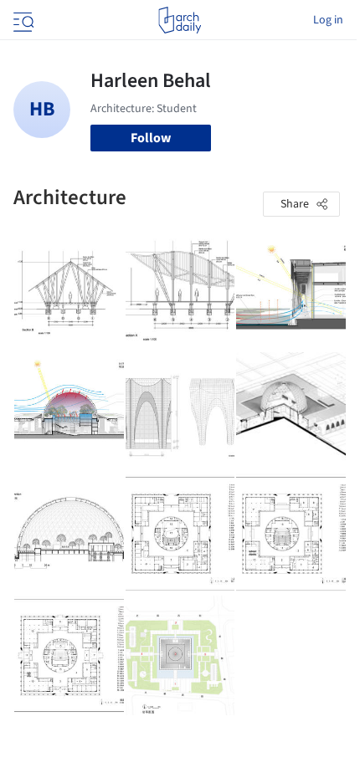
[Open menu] (21, 20)
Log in (328, 20)
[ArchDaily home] (179, 20)
